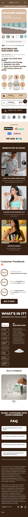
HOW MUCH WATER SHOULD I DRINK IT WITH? (14, 444)
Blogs (2, 512)
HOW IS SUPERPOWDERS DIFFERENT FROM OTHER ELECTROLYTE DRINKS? (13, 453)
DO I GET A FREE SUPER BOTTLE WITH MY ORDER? (12, 428)
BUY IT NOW (9, 301)
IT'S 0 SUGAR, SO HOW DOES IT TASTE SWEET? (14, 436)
